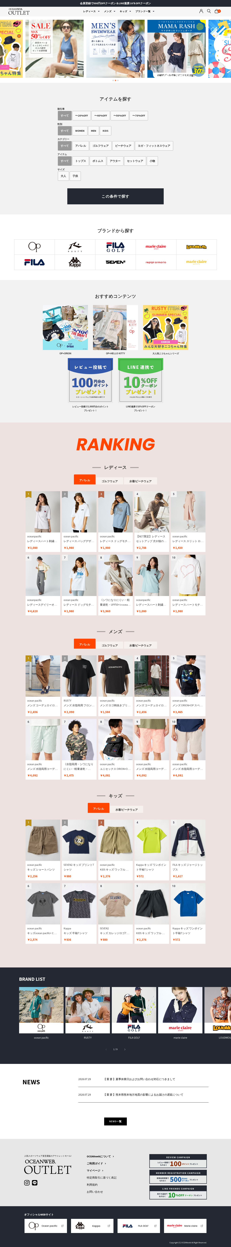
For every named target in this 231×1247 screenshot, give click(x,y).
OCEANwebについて (99, 1156)
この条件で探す (116, 196)
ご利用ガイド (95, 1163)
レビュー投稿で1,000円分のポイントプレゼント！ (90, 408)
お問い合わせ (95, 1192)
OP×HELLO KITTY (115, 353)
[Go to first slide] (225, 51)
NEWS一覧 (115, 1121)
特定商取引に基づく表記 (102, 1177)
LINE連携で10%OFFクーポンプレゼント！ (140, 408)
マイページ (93, 1170)
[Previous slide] (5, 51)
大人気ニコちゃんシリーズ (166, 353)
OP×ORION (65, 353)
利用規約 (92, 1184)
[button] (125, 1049)
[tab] (113, 80)
